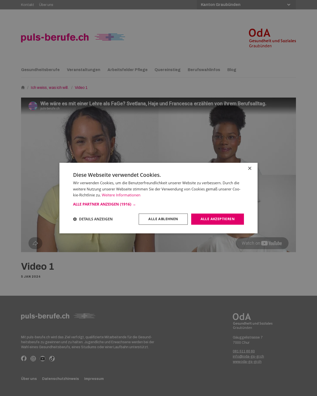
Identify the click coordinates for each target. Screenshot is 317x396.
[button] (158, 204)
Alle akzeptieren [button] (218, 218)
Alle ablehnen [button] (163, 218)
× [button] (249, 168)
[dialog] (158, 198)
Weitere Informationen (121, 195)
